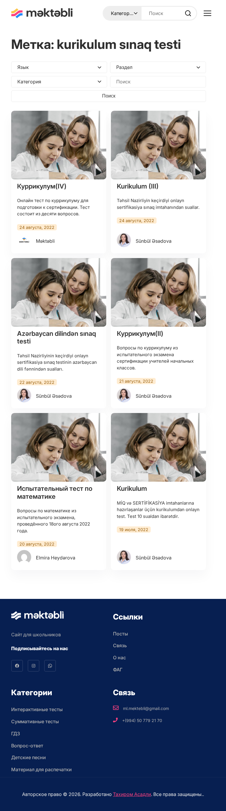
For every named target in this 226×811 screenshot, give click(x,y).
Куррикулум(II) (140, 333)
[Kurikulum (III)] (158, 145)
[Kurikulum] (158, 447)
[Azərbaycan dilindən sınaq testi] (58, 292)
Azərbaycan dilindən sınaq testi (56, 337)
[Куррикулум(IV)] (58, 145)
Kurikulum (132, 488)
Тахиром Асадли (132, 794)
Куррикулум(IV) (42, 186)
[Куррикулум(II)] (158, 292)
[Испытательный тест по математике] (58, 447)
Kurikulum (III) (138, 186)
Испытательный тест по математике (54, 492)
